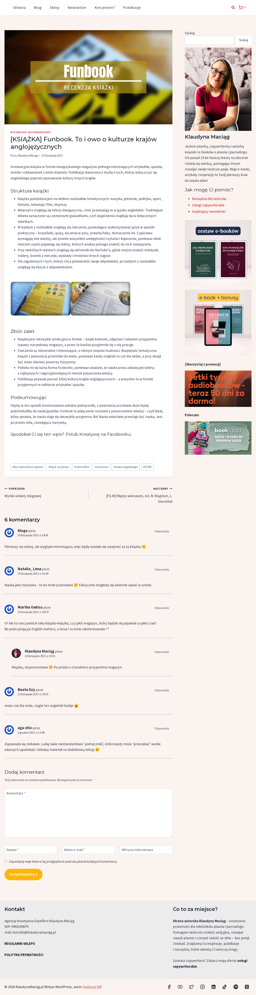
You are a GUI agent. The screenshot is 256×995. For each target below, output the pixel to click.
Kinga (23, 530)
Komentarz (15, 793)
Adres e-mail (74, 849)
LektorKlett (82, 467)
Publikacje (132, 7)
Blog (38, 7)
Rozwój (45, 132)
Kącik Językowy (59, 467)
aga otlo (25, 727)
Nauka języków (28, 132)
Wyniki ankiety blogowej (22, 492)
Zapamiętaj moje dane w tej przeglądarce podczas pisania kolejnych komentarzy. (63, 861)
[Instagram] (202, 986)
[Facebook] (169, 986)
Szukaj (190, 33)
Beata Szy (26, 689)
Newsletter (77, 7)
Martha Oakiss (30, 607)
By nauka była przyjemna (27, 467)
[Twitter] (191, 986)
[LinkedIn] (213, 986)
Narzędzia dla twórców (209, 198)
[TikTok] (224, 986)
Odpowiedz (161, 531)
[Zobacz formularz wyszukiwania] (233, 7)
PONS (147, 467)
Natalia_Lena (29, 568)
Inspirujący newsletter (209, 211)
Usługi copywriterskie (208, 205)
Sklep (54, 7)
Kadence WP (92, 987)
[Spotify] (235, 986)
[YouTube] (180, 986)
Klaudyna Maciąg (28, 155)
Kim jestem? (105, 7)
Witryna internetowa (137, 849)
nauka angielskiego (126, 467)
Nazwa (12, 849)
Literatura (102, 467)
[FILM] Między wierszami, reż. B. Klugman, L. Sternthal (139, 495)
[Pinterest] (247, 986)
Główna (19, 7)
